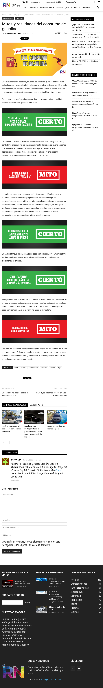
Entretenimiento (46, 7)
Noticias (33, 7)
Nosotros (74, 7)
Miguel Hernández (13, 33)
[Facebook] (95, 2)
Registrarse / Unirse (72, 2)
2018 (16, 368)
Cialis (58, 470)
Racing (74, 603)
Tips (59, 368)
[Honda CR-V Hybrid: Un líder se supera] (57, 417)
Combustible (33, 368)
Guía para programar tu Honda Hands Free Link (85, 104)
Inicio (25, 7)
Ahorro (23, 368)
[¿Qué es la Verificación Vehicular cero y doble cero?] (41, 592)
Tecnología (76, 599)
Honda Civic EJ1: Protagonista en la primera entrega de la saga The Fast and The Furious (33, 431)
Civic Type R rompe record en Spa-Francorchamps (51, 394)
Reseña (50, 423)
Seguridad (76, 595)
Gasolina (44, 368)
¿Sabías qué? (19, 18)
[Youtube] (99, 2)
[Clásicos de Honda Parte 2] (41, 609)
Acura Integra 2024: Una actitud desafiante (86, 55)
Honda (52, 368)
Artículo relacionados (14, 405)
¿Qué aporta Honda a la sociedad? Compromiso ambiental (11, 429)
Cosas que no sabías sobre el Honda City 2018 (15, 394)
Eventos (75, 611)
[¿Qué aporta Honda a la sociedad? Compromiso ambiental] (12, 417)
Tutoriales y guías (62, 7)
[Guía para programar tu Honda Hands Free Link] (41, 579)
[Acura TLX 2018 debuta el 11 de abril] (7, 583)
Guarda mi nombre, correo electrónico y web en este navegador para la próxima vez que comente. (31, 543)
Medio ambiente (8, 423)
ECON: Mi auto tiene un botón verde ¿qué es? (84, 84)
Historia (75, 607)
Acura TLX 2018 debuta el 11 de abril (22, 582)
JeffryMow (76, 124)
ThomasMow (77, 101)
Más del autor (37, 405)
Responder (15, 480)
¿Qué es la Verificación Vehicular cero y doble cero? (55, 595)
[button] (98, 7)
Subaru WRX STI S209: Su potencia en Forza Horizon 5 (85, 36)
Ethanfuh (76, 113)
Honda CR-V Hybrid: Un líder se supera (85, 62)
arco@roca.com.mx (51, 679)
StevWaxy (16, 459)
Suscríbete (86, 7)
